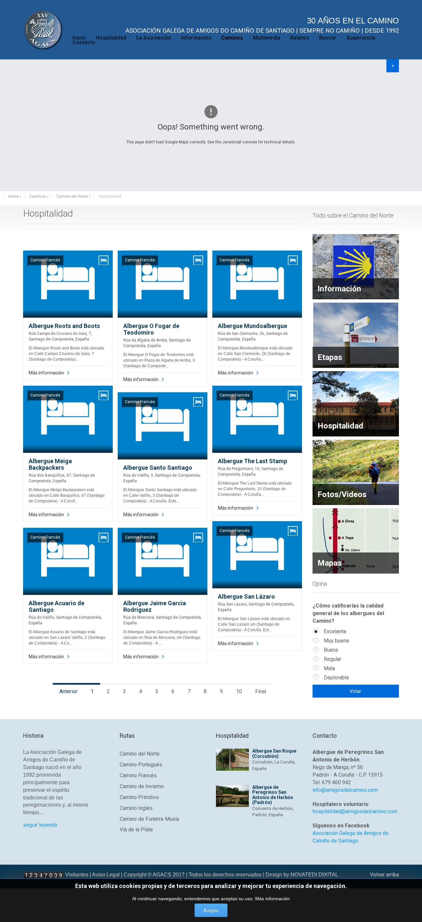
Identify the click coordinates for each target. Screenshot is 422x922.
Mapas (329, 563)
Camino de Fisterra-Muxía (149, 819)
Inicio (79, 37)
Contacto (84, 42)
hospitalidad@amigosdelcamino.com (355, 811)
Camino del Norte (140, 754)
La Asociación (153, 37)
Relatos (299, 37)
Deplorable (335, 677)
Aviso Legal (106, 874)
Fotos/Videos (342, 494)
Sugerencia (361, 37)
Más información (46, 372)
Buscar (328, 37)
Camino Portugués (141, 764)
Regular (331, 659)
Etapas (329, 357)
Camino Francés (138, 775)
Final (260, 691)
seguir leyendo (40, 825)
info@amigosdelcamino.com (345, 790)
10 (239, 691)
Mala (328, 668)
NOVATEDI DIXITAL (314, 874)
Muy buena (335, 641)
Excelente (334, 631)
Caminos (232, 37)
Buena (330, 650)
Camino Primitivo (139, 797)
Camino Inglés (136, 808)
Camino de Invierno (142, 786)
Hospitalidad (111, 37)
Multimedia (266, 37)
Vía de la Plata (136, 829)
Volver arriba (384, 875)
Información (196, 37)
